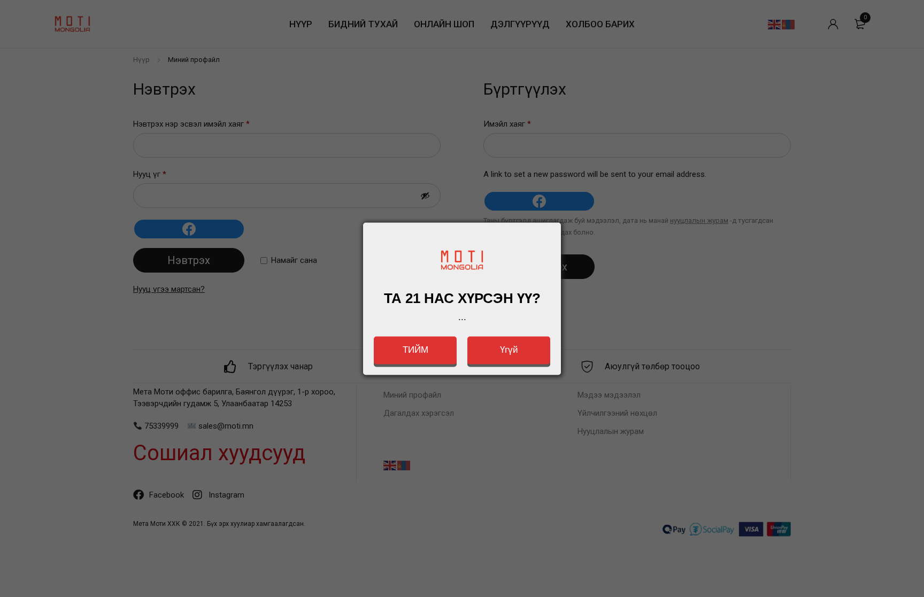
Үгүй (509, 350)
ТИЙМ (415, 350)
